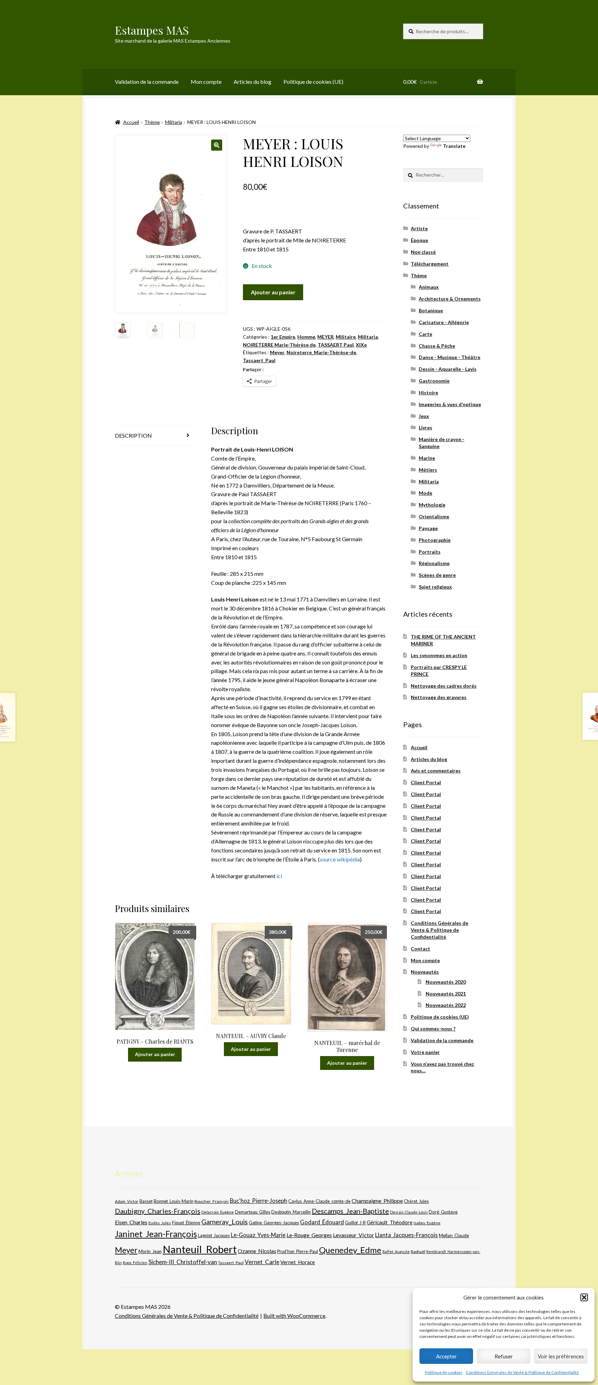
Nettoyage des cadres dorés (444, 686)
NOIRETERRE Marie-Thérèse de (279, 345)
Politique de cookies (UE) (313, 81)
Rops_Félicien (135, 1262)
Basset (146, 1201)
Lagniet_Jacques (214, 1235)
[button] (584, 1297)
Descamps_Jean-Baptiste (350, 1211)
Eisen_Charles (131, 1222)
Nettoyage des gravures (438, 697)
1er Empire (283, 337)
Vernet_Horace (297, 1262)
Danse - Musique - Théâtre (449, 357)
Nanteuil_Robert (200, 1249)
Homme (306, 337)
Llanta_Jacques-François (406, 1235)
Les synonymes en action (439, 655)
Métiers (428, 470)
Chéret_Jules (416, 1201)
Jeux (424, 416)
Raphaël (418, 1251)
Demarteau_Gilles (252, 1212)
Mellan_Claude (454, 1235)
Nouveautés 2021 (446, 994)
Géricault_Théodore (390, 1222)
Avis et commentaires (436, 771)
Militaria (173, 122)
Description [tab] (133, 435)
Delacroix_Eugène (217, 1212)
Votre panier (425, 1052)
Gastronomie (434, 381)
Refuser (504, 1356)
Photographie (435, 540)
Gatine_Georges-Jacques (274, 1222)
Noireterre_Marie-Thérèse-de (321, 352)
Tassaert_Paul (259, 360)
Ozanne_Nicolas (257, 1251)
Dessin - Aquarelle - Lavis (448, 369)
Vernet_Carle (262, 1262)
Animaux (429, 287)
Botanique (431, 310)
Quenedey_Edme (350, 1250)
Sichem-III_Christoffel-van (182, 1262)
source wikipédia (340, 859)
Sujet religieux (435, 587)
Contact (420, 948)
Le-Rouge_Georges (309, 1235)
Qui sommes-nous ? (433, 1028)
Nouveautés (425, 972)
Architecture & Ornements (450, 299)
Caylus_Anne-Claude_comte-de (319, 1201)
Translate (454, 146)
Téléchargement (429, 264)
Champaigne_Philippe (377, 1200)
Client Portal (426, 782)
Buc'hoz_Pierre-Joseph (258, 1200)
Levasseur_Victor (353, 1235)
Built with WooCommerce (294, 1315)
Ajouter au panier (273, 292)
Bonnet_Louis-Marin (173, 1201)
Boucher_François (211, 1201)
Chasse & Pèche (437, 346)
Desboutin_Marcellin (291, 1212)
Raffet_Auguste (396, 1251)
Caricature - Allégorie (444, 322)
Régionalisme (434, 563)
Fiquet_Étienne (186, 1222)
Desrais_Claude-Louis (409, 1212)
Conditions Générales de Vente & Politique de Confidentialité (522, 1372)
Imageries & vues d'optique (450, 404)
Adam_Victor (126, 1201)
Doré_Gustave (443, 1212)
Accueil (131, 122)
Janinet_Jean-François (156, 1234)
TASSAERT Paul (336, 345)
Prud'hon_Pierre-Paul (297, 1251)
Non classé (423, 252)
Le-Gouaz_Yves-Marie (258, 1235)
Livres (425, 427)
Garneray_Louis (224, 1222)
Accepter (446, 1356)
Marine (427, 458)
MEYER (325, 337)
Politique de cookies (443, 1372)
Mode (425, 493)
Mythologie (432, 505)
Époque (419, 240)
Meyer (277, 352)
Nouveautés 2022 (446, 1005)
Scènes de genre (437, 575)
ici (279, 876)
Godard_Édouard (322, 1222)
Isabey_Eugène (427, 1223)
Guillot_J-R (355, 1222)
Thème (152, 122)
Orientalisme (434, 516)
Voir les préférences (561, 1356)
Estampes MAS (152, 30)
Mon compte (206, 81)
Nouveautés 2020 (446, 982)
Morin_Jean (150, 1251)
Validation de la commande (147, 81)
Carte (425, 334)
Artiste (419, 228)
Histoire (428, 392)
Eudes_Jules (159, 1223)
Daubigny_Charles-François (157, 1211)
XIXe (361, 345)
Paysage (428, 528)
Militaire (346, 337)
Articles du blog (252, 81)
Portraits (430, 552)
